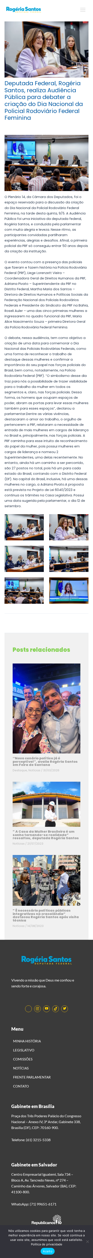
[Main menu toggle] (82, 9)
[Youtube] (46, 1008)
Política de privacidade (46, 1244)
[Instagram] (37, 1008)
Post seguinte (46, 630)
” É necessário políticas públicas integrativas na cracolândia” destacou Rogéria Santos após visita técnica (46, 915)
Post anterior (46, 621)
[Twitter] (64, 1008)
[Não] (87, 1241)
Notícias (34, 770)
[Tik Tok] (55, 1008)
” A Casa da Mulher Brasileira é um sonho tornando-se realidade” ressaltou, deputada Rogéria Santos (46, 834)
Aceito (47, 1251)
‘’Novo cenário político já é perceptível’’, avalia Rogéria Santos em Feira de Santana (45, 761)
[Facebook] (28, 1008)
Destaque (20, 770)
